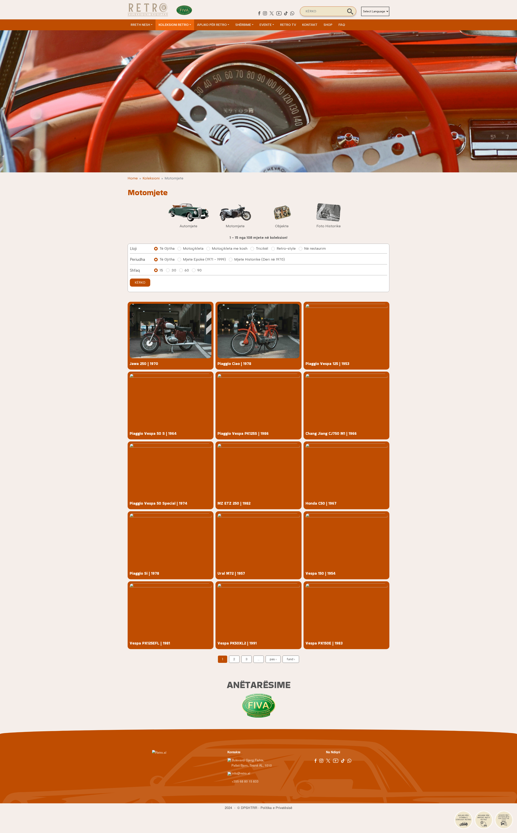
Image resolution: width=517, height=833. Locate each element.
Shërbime (243, 25)
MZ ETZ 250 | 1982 (234, 503)
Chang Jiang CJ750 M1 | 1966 (331, 433)
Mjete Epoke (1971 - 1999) (204, 259)
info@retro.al (240, 773)
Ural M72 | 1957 (231, 573)
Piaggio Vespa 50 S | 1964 (153, 433)
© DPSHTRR (247, 807)
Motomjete (235, 226)
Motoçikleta (193, 248)
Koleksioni (151, 178)
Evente (266, 25)
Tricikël (262, 248)
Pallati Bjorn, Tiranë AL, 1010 (251, 765)
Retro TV (288, 25)
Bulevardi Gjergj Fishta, (248, 760)
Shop (328, 25)
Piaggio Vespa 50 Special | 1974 (158, 503)
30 (173, 270)
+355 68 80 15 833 (244, 781)
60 (187, 270)
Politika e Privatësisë (276, 807)
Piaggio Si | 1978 (144, 573)
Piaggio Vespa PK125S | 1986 (243, 433)
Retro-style (286, 248)
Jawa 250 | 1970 (144, 363)
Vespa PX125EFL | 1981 (150, 643)
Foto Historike (328, 226)
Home (133, 178)
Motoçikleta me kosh (229, 248)
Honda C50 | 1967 (321, 503)
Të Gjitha (167, 248)
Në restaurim (315, 248)
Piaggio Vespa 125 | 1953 (327, 363)
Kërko (140, 282)
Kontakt (309, 25)
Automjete (188, 226)
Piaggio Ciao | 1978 (234, 363)
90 (199, 270)
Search (350, 11)
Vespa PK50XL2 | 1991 (237, 643)
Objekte (282, 226)
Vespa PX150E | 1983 (324, 643)
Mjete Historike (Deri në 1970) (259, 259)
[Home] (148, 9)
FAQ (341, 25)
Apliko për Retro (212, 25)
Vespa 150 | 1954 (321, 573)
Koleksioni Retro (174, 25)
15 (161, 270)
